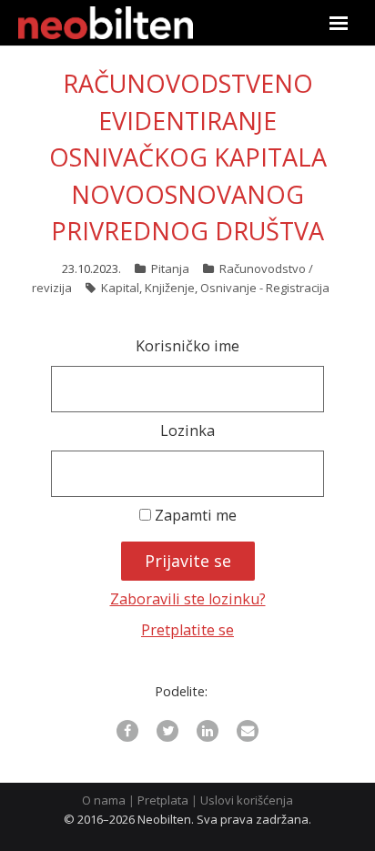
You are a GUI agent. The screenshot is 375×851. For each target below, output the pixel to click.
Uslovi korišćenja (246, 800)
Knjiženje (170, 287)
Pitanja (170, 268)
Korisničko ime (187, 346)
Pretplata (162, 800)
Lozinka (187, 430)
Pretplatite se (187, 630)
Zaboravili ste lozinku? (188, 599)
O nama (104, 800)
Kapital (120, 287)
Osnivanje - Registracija (264, 287)
